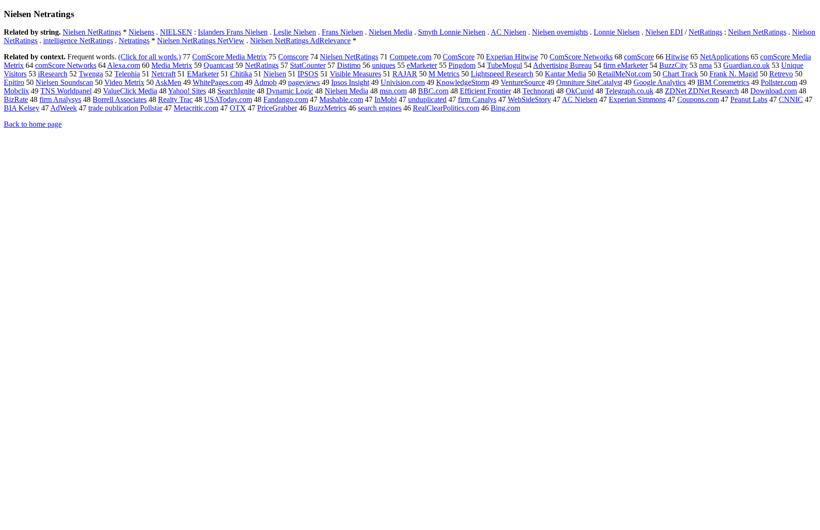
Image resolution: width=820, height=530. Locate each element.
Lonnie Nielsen (617, 32)
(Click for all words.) (149, 57)
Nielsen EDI (664, 32)
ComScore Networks (581, 57)
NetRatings (705, 32)
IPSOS (308, 74)
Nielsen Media (390, 32)
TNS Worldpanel (66, 91)
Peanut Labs (748, 99)
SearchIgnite (236, 91)
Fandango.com (285, 99)
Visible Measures (355, 74)
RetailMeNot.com (624, 74)
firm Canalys (477, 99)
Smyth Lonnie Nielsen (451, 32)
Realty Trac (175, 99)
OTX (238, 108)
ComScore (459, 57)
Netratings (134, 41)
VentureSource (523, 82)
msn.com (393, 91)
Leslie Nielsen (294, 32)
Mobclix (16, 91)
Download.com (773, 91)
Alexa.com (123, 65)
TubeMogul (504, 65)
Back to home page (33, 124)
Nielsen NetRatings (92, 32)
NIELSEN (176, 32)
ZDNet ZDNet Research (702, 91)
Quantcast (218, 65)
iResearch (52, 74)
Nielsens (141, 32)
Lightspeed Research (502, 74)
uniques (383, 65)
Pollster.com (779, 82)
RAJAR (404, 74)
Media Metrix (171, 65)
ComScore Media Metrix (229, 57)
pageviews (304, 82)
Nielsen (274, 74)
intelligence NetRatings (78, 41)
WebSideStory (529, 99)
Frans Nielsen (342, 32)
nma (705, 65)
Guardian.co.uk (746, 65)
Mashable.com (341, 99)
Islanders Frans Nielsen (233, 32)
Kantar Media (565, 74)
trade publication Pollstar (125, 108)
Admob (265, 82)
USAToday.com (228, 99)
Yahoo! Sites (187, 91)
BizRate (16, 99)
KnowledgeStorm (462, 82)
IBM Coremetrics (723, 82)
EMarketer (203, 74)
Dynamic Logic (289, 91)
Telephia (127, 74)
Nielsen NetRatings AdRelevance (300, 41)
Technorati (538, 91)
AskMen (168, 82)
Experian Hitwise (512, 57)
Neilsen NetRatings (757, 32)
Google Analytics (660, 82)
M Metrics (444, 74)
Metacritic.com (196, 108)
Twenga (91, 74)
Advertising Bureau (562, 65)
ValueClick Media (130, 91)
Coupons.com (698, 99)
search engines (379, 108)
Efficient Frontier (485, 91)
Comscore (293, 57)
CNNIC (791, 99)
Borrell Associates (120, 99)
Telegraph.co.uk (629, 91)
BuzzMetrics (327, 108)
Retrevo (781, 74)
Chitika (241, 74)
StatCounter (308, 65)
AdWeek (63, 108)
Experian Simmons (637, 99)
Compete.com (410, 57)
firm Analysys (60, 99)
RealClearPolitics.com (446, 108)
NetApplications (724, 57)
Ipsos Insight (350, 82)
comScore (639, 57)
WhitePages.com (218, 82)
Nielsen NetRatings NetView (200, 41)
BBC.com (433, 91)
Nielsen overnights (560, 32)
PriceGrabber (277, 108)
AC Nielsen (508, 32)
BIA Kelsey (21, 108)
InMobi (385, 99)
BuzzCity (673, 65)
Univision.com (403, 82)
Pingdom (461, 65)
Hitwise (677, 57)
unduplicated (427, 99)
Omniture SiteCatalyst (589, 82)
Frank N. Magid (733, 74)
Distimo (349, 65)
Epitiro (14, 82)
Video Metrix (124, 82)
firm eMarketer (625, 65)
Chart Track (680, 74)
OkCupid (580, 91)
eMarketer (422, 65)
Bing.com (505, 108)
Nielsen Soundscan (64, 82)
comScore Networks (65, 65)
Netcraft (163, 74)
